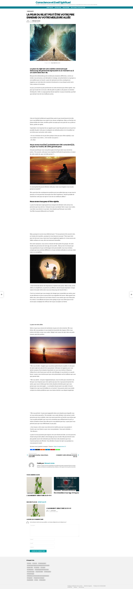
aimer (29, 563)
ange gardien (42, 563)
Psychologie (31, 573)
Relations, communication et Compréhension (38, 575)
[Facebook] (32, 449)
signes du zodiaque (39, 578)
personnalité (40, 571)
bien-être (30, 567)
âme (37, 580)
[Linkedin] (47, 449)
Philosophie (66, 7)
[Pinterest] (52, 449)
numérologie (31, 571)
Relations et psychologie (78, 7)
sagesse (30, 578)
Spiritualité (50, 7)
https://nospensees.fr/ (60, 446)
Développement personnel (42, 569)
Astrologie (58, 7)
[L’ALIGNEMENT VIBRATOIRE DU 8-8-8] (39, 485)
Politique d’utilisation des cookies (75, 585)
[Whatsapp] (57, 449)
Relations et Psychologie (68, 490)
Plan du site (81, 587)
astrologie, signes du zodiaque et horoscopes (38, 565)
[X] (37, 449)
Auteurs (75, 587)
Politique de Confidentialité (99, 585)
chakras (37, 567)
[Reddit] (42, 449)
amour (35, 563)
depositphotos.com (55, 63)
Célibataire (30, 569)
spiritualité (30, 580)
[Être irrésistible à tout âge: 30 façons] (66, 484)
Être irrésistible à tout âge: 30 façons (66, 493)
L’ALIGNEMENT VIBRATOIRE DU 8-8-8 (39, 495)
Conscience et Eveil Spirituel (53, 2)
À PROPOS (70, 587)
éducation (43, 580)
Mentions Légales (88, 585)
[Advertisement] (53, 106)
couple (43, 567)
